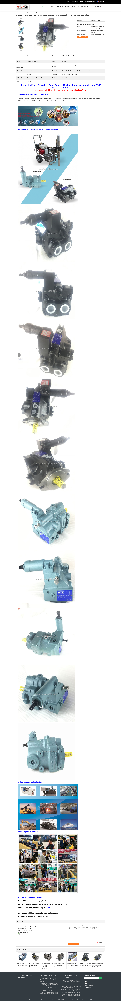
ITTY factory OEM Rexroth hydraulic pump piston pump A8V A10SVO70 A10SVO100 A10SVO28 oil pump (47, 966)
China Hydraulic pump (41, 999)
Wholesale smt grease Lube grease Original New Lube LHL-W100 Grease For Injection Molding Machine (49, 984)
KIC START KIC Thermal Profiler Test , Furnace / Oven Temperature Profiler (71, 995)
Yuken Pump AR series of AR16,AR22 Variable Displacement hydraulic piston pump (85, 964)
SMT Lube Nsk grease (48, 975)
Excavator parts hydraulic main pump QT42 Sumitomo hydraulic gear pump (59, 964)
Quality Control (84, 7)
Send (100, 978)
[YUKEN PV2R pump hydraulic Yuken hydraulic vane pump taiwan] (22, 956)
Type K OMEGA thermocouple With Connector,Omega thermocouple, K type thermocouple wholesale (71, 986)
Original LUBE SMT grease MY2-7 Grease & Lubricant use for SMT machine (48, 980)
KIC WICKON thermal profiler (70, 976)
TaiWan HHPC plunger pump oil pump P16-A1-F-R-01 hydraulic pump (72, 963)
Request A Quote (90, 1)
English (101, 1)
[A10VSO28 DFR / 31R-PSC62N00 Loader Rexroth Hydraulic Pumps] (35, 956)
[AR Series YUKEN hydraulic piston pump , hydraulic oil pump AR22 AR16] (98, 956)
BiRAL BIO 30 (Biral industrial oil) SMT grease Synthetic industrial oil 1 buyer (49, 993)
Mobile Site (88, 987)
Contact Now (83, 37)
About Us (59, 7)
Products (49, 7)
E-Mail (86, 985)
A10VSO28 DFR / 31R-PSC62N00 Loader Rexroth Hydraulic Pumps (34, 964)
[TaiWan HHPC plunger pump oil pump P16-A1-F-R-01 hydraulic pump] (73, 956)
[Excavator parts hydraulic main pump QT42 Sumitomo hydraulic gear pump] (60, 956)
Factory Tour (70, 7)
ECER (90, 999)
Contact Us (96, 7)
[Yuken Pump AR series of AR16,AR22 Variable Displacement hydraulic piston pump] (85, 957)
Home (41, 7)
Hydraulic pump (30, 12)
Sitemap (91, 985)
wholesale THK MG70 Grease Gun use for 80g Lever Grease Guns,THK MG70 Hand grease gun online (49, 989)
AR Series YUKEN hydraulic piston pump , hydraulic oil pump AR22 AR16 (97, 964)
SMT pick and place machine (25, 976)
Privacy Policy (32, 999)
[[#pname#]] (51, 34)
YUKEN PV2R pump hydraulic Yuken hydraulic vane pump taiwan (22, 964)
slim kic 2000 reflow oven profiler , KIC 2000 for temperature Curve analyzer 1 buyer (71, 982)
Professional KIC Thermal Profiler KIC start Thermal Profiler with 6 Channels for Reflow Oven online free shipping (71, 991)
